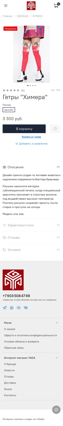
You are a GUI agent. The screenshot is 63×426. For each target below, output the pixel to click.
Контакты (10, 395)
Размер (7, 104)
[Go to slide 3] (32, 85)
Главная (7, 16)
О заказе (9, 329)
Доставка (10, 382)
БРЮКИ (37, 16)
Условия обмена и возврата (21, 341)
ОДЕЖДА (22, 16)
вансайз (8, 109)
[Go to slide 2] (30, 85)
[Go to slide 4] (35, 85)
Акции (8, 389)
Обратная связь (14, 347)
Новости (9, 370)
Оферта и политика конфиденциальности (30, 335)
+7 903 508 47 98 (16, 295)
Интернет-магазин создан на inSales (23, 419)
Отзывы (9, 376)
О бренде (10, 364)
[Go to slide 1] (27, 85)
